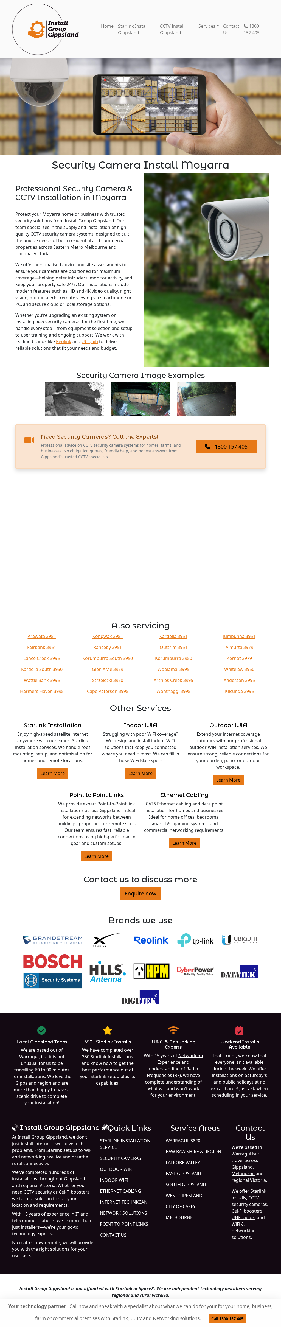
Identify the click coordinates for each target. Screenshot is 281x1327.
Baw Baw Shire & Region (193, 1152)
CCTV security (38, 1192)
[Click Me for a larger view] (206, 270)
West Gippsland (184, 1195)
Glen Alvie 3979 (107, 669)
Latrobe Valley (183, 1163)
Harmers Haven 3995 (42, 691)
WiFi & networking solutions (244, 1230)
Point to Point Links (96, 795)
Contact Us (231, 29)
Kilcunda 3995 (239, 691)
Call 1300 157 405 (227, 1318)
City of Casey (181, 1206)
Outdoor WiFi (228, 725)
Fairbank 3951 (41, 647)
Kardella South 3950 (42, 669)
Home (107, 26)
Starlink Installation (53, 725)
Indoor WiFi (140, 725)
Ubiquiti (90, 341)
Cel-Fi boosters (74, 1192)
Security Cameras (120, 1158)
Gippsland (242, 1167)
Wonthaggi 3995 (173, 691)
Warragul (29, 1057)
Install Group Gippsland (60, 1128)
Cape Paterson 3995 (107, 691)
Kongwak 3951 (107, 636)
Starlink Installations (112, 1057)
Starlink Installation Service (125, 1144)
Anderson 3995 (239, 680)
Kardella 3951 (173, 636)
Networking (190, 1055)
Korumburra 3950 (173, 658)
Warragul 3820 (183, 1141)
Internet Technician (123, 1202)
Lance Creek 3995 (42, 658)
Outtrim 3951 (173, 647)
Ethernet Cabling (184, 795)
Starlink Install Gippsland (133, 29)
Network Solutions (123, 1213)
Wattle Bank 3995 (42, 680)
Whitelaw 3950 (239, 669)
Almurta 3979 (239, 647)
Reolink (63, 341)
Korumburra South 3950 (107, 658)
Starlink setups (61, 1150)
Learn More (53, 773)
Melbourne (179, 1217)
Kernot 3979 (239, 658)
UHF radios (243, 1217)
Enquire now (140, 893)
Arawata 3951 (42, 636)
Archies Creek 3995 (173, 680)
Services (206, 26)
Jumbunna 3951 (239, 636)
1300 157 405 (252, 29)
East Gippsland (183, 1174)
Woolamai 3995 (173, 669)
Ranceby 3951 (107, 647)
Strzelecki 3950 (107, 680)
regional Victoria (249, 1180)
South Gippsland (186, 1185)
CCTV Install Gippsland (172, 29)
